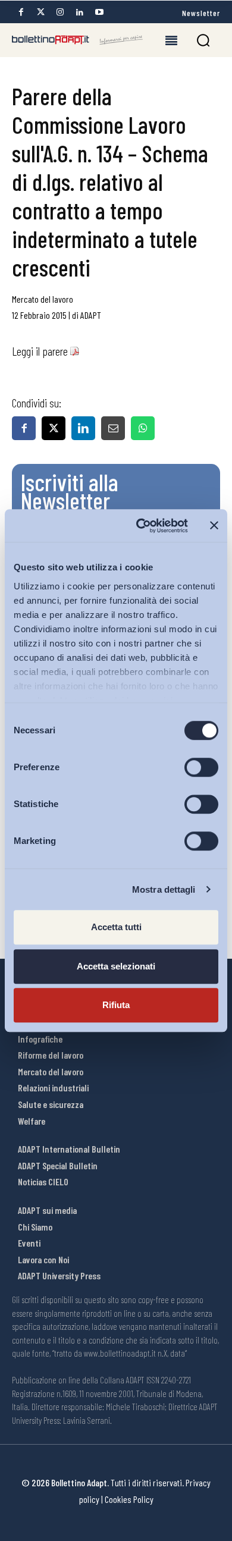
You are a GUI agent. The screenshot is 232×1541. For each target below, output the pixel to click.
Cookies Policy (129, 1499)
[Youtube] (99, 12)
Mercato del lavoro (42, 299)
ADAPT (90, 315)
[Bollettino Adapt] (77, 40)
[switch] (201, 767)
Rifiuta (116, 1005)
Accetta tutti (116, 927)
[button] (203, 40)
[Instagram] (60, 12)
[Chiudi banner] (214, 526)
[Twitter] (40, 12)
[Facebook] (21, 12)
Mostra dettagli (164, 889)
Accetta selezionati (116, 966)
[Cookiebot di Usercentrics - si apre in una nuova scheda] (140, 525)
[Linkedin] (80, 12)
